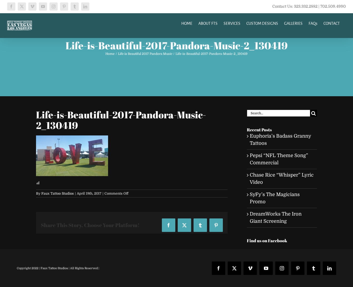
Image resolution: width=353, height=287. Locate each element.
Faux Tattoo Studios (57, 193)
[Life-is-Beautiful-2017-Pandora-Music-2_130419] (72, 139)
